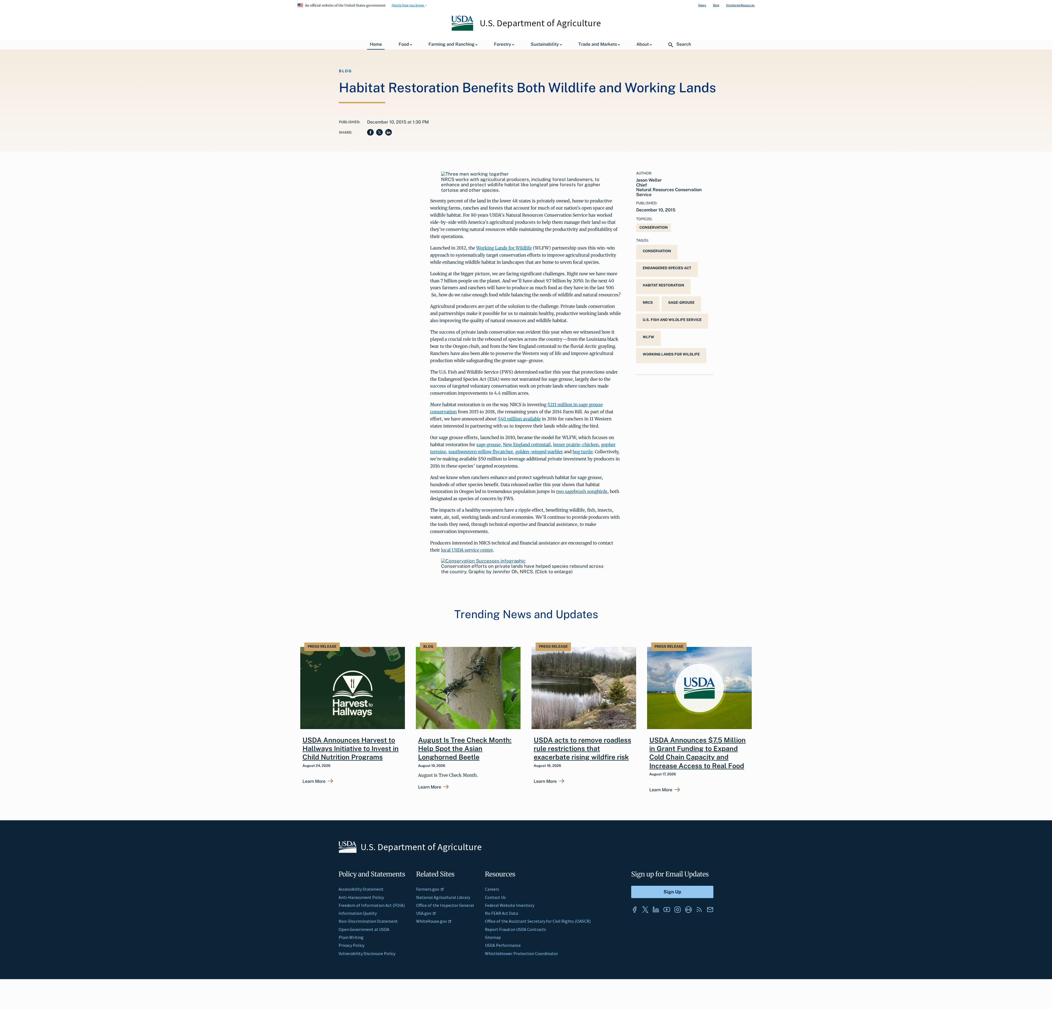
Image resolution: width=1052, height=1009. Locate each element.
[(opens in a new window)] (483, 561)
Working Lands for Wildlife (504, 248)
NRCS (648, 302)
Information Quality (358, 913)
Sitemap (493, 937)
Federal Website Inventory (509, 905)
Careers (492, 889)
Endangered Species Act (667, 268)
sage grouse (488, 444)
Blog (716, 5)
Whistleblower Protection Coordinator (521, 953)
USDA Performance (503, 945)
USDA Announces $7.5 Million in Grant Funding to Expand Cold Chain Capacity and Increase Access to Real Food (697, 753)
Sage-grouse (681, 302)
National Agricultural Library (443, 897)
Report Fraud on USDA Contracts (515, 929)
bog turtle (583, 451)
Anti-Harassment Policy (361, 897)
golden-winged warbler (539, 451)
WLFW (648, 337)
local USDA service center (467, 550)
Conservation (653, 227)
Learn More (313, 781)
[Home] (462, 29)
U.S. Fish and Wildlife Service (672, 320)
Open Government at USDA (364, 929)
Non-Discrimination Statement (368, 921)
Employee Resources (740, 5)
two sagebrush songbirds (581, 491)
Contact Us (495, 897)
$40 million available (519, 419)
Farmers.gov (427, 889)
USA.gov (423, 913)
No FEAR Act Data (501, 913)
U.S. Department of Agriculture (540, 23)
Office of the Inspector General (445, 905)
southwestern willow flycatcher (480, 451)
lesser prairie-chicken (576, 444)
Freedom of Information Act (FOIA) (372, 905)
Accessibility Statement (361, 889)
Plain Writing (351, 937)
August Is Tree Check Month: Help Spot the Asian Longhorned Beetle (464, 748)
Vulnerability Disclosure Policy (367, 953)
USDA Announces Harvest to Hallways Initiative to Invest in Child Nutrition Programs (350, 748)
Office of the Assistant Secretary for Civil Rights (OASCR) (538, 921)
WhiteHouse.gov (431, 921)
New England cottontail (527, 444)
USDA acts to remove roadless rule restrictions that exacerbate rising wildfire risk (582, 748)
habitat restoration (663, 285)
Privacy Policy (351, 945)
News (702, 5)
